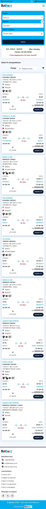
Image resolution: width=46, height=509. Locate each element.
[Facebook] (3, 496)
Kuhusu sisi (6, 475)
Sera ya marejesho (8, 487)
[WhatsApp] (32, 1)
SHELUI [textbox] (6, 18)
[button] (40, 1)
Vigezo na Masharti (9, 478)
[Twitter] (8, 496)
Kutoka (5, 13)
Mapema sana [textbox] (27, 69)
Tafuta (23, 42)
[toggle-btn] (43, 6)
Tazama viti (38, 110)
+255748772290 (8, 1)
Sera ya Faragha (8, 481)
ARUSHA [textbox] (6, 26)
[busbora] (28, 506)
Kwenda (5, 21)
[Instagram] (12, 496)
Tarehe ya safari (8, 29)
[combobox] (23, 17)
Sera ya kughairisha (9, 484)
